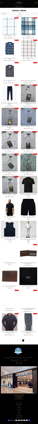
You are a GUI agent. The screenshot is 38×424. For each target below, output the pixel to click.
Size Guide (19, 407)
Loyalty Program (19, 417)
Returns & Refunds (19, 404)
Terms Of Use (19, 409)
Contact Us (19, 412)
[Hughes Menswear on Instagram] (16, 363)
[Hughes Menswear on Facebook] (18, 363)
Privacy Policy (19, 402)
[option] (19, 6)
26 (20, 340)
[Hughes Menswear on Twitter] (20, 363)
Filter (4, 13)
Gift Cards (19, 414)
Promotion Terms (19, 415)
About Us (19, 410)
